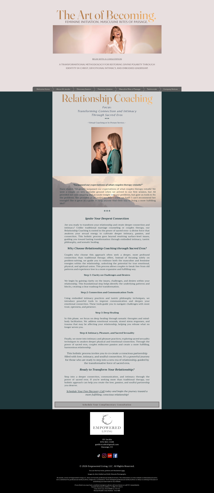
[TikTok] (99, 455)
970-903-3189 (107, 442)
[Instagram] (104, 455)
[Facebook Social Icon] (115, 455)
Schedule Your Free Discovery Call (86, 391)
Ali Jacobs (107, 439)
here (123, 470)
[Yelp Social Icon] (110, 455)
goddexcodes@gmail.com (107, 444)
